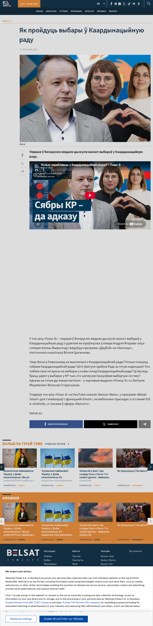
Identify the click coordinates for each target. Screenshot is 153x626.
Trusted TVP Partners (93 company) (81, 602)
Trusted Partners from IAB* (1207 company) (28, 602)
